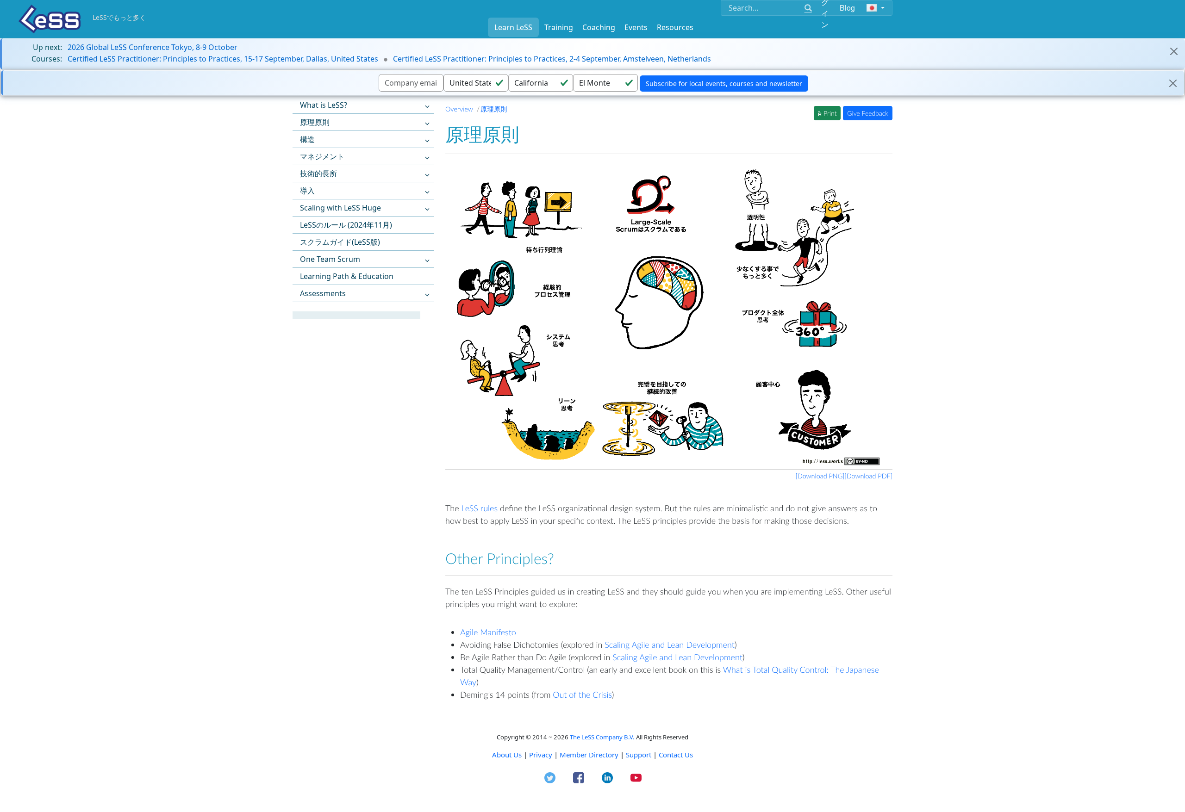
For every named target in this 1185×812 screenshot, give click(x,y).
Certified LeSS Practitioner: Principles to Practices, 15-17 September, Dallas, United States (223, 59)
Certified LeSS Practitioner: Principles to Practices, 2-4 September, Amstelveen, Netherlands (552, 59)
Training (558, 27)
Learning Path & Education (346, 276)
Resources (675, 27)
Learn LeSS (513, 27)
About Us (507, 754)
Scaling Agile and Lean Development (670, 644)
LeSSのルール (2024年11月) (346, 225)
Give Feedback (867, 113)
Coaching (598, 27)
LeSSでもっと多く (119, 17)
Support (638, 754)
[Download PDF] (868, 476)
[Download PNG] (820, 476)
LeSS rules (479, 508)
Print (829, 113)
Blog (847, 7)
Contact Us (676, 754)
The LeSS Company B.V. (602, 737)
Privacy (540, 754)
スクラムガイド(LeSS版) (340, 242)
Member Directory (589, 754)
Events (636, 27)
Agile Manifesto (488, 632)
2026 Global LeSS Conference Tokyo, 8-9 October (152, 47)
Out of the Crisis (582, 694)
